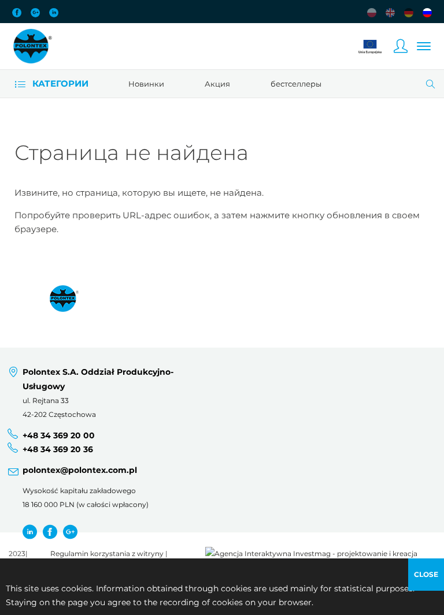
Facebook (16, 12)
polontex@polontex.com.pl (80, 470)
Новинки (146, 83)
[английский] (390, 12)
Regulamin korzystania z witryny (107, 554)
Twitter (30, 531)
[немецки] (408, 12)
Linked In (53, 12)
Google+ (35, 12)
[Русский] (427, 12)
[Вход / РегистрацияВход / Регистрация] (400, 46)
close (426, 574)
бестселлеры (296, 83)
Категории (59, 83)
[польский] (371, 12)
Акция (217, 83)
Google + (70, 531)
